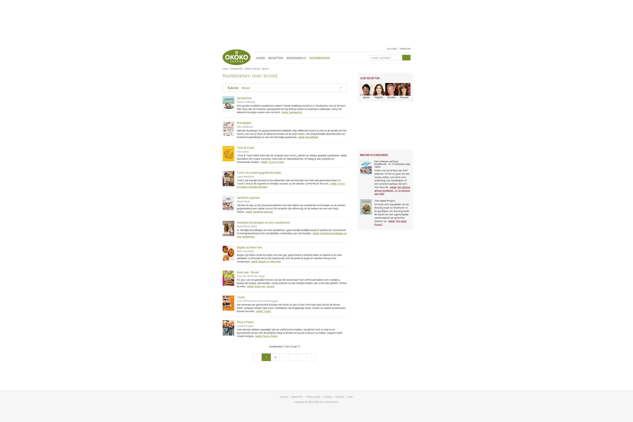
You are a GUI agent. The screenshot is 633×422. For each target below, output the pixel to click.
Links (350, 396)
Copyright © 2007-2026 (306, 401)
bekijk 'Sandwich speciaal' (259, 211)
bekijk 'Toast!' (263, 311)
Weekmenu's (296, 58)
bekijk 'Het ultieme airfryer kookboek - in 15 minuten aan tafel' (392, 191)
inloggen (392, 48)
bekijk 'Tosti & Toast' (272, 162)
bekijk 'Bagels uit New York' (266, 261)
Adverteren (297, 396)
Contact (284, 396)
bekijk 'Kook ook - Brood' (260, 286)
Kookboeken (319, 58)
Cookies (327, 396)
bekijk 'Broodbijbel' (308, 137)
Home (260, 58)
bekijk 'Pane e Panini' (267, 336)
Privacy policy (313, 396)
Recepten (275, 58)
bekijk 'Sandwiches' (292, 112)
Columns (339, 396)
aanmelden (405, 48)
